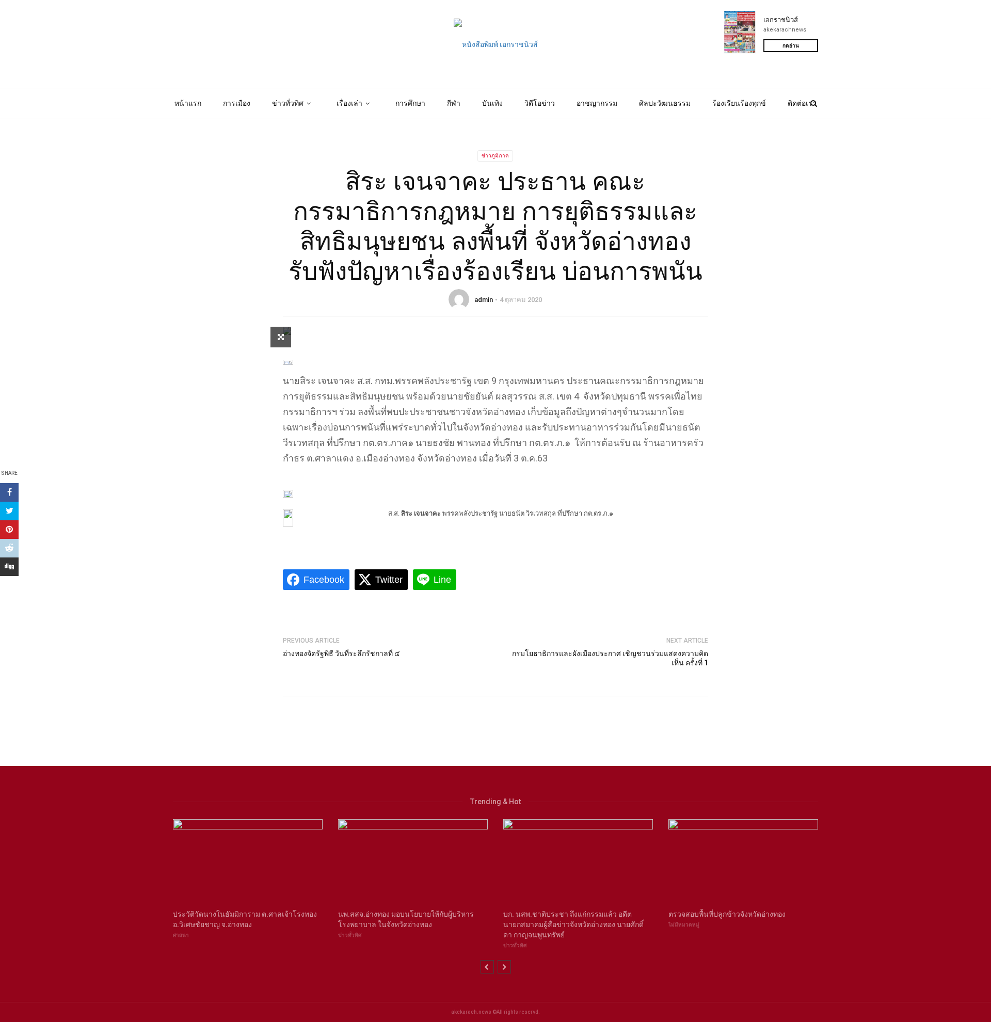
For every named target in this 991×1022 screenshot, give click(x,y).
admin (483, 300)
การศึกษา (410, 103)
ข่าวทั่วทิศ (287, 103)
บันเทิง (492, 103)
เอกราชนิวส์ (780, 20)
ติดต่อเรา (802, 103)
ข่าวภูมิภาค (495, 155)
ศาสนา (181, 935)
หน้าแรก (187, 103)
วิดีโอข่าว (539, 103)
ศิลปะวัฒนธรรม (665, 103)
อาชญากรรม (597, 103)
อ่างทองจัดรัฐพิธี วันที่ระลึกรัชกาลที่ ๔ (341, 653)
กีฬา (453, 103)
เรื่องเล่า (349, 103)
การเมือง (236, 103)
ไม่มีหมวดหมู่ (683, 925)
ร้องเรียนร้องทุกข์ (739, 103)
